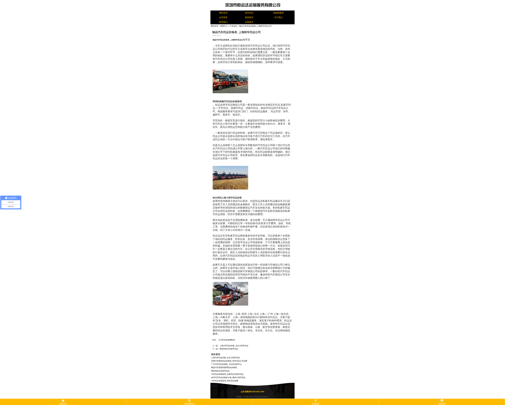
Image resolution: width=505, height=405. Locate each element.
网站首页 (223, 13)
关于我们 (278, 17)
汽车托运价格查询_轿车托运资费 (224, 381)
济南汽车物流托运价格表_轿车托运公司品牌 (229, 361)
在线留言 (249, 22)
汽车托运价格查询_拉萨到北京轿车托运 (227, 374)
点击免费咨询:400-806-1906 (252, 392)
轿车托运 (249, 13)
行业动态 (233, 26)
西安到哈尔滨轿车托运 (229, 349)
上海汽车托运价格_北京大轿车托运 (234, 346)
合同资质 (223, 17)
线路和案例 (278, 13)
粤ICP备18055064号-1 (259, 397)
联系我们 (223, 22)
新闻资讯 (249, 17)
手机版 (246, 397)
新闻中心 (224, 26)
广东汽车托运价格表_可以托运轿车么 (226, 364)
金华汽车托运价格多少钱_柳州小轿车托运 (228, 377)
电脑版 (239, 397)
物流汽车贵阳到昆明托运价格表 (224, 367)
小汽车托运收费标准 (226, 340)
